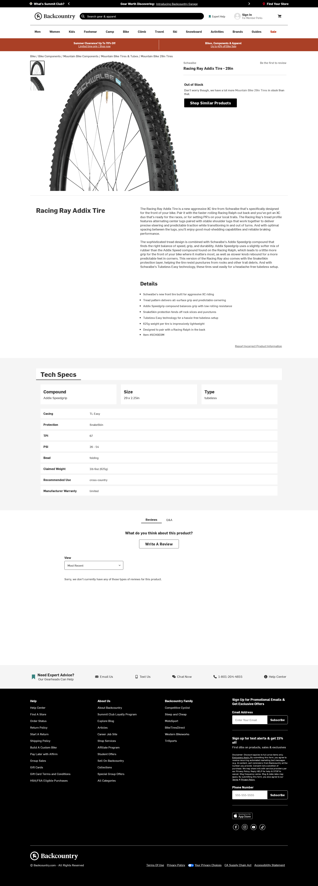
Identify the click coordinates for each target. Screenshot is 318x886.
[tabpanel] (159, 440)
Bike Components (49, 56)
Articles (103, 727)
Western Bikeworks (177, 734)
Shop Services (107, 740)
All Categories (107, 780)
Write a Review (159, 543)
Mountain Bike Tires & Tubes (119, 56)
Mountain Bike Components (80, 56)
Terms (235, 779)
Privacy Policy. (248, 779)
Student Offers (107, 754)
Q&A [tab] (169, 520)
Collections (105, 767)
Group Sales (38, 760)
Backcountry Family (179, 701)
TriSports (171, 740)
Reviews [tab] (151, 519)
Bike (33, 56)
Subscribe (277, 720)
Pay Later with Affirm (44, 754)
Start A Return (39, 734)
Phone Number (243, 787)
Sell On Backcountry (111, 760)
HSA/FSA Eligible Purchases (49, 780)
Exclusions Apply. (241, 757)
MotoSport (171, 721)
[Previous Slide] (68, 3)
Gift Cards (36, 767)
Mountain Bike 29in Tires (157, 56)
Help (33, 701)
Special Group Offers (111, 774)
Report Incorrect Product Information (258, 346)
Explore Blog (106, 721)
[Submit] (83, 16)
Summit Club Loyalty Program (117, 714)
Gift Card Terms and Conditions (50, 774)
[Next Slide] (249, 3)
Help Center (37, 707)
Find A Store (38, 714)
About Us (104, 701)
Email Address (242, 712)
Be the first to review (273, 62)
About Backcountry (110, 707)
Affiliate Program (109, 747)
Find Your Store (278, 4)
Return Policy (38, 727)
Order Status (38, 721)
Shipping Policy (40, 740)
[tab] (58, 374)
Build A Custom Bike (43, 747)
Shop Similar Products (210, 102)
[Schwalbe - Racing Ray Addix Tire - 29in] (37, 68)
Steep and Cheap (176, 714)
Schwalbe (189, 62)
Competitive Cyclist (177, 707)
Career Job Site (107, 734)
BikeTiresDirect (175, 727)
